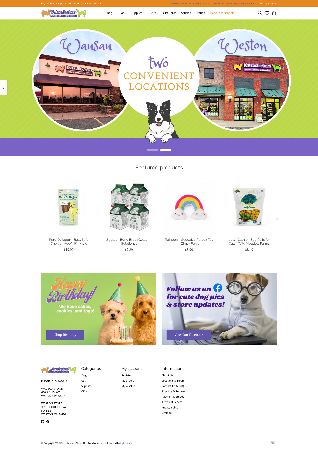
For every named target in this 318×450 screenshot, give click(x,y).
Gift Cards (169, 13)
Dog (84, 375)
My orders (127, 380)
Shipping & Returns (173, 391)
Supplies (86, 386)
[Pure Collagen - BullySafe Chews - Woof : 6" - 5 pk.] (68, 207)
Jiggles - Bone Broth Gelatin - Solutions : (128, 241)
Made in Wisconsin (222, 13)
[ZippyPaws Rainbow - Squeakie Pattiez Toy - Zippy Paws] (189, 207)
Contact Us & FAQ (173, 386)
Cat (83, 380)
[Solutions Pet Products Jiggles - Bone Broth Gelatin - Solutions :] (128, 207)
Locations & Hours (173, 380)
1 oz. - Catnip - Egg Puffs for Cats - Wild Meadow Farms (249, 241)
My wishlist (128, 386)
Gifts (84, 391)
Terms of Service (172, 402)
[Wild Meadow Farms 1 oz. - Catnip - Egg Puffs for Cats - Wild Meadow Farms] (249, 207)
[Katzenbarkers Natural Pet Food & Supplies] (63, 13)
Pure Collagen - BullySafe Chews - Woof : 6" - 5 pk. (69, 241)
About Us (167, 375)
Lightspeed (126, 443)
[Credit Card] (272, 443)
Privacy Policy (170, 407)
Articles (186, 13)
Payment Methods (173, 396)
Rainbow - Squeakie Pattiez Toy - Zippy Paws (189, 241)
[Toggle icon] (260, 13)
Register (126, 375)
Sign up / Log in (268, 3)
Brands (200, 13)
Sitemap (167, 413)
